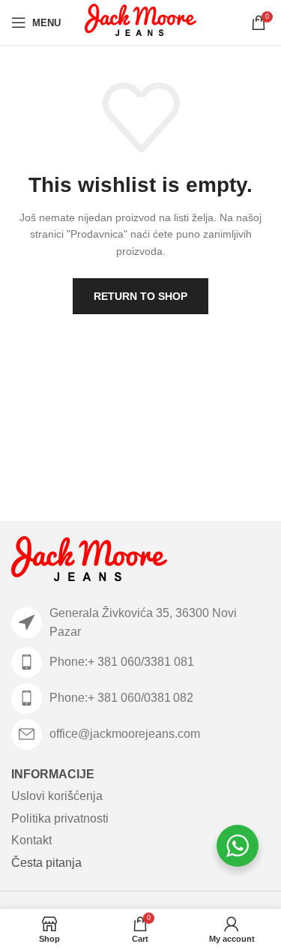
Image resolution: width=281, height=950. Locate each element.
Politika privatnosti (60, 818)
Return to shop (140, 296)
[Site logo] (140, 22)
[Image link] (89, 561)
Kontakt (31, 840)
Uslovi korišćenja (57, 796)
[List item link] (140, 662)
